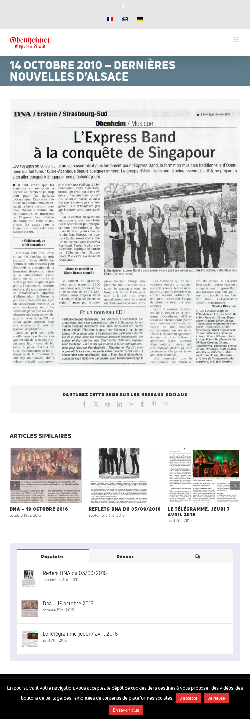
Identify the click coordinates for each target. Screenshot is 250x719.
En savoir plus (126, 709)
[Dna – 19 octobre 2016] (46, 475)
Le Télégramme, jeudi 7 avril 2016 (196, 475)
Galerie (54, 475)
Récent (125, 556)
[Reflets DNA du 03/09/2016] (125, 475)
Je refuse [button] (216, 698)
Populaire (52, 556)
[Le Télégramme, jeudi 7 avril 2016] (204, 475)
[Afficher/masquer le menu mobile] (236, 40)
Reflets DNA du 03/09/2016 (117, 475)
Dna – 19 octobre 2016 (38, 475)
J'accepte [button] (188, 698)
